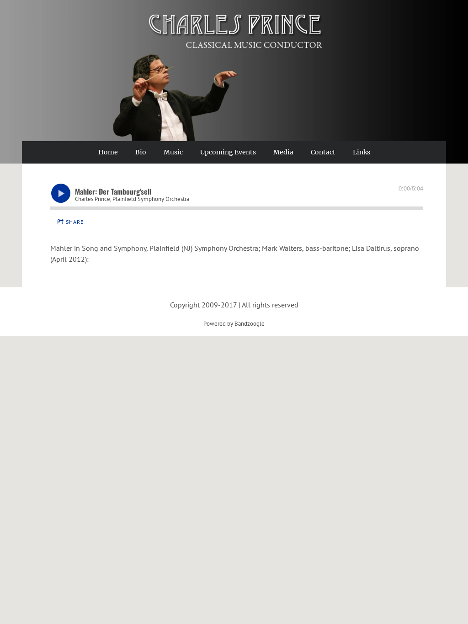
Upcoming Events (228, 152)
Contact (323, 152)
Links (361, 152)
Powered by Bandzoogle (234, 323)
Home (108, 152)
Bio (140, 152)
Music (173, 152)
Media (283, 152)
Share (75, 221)
